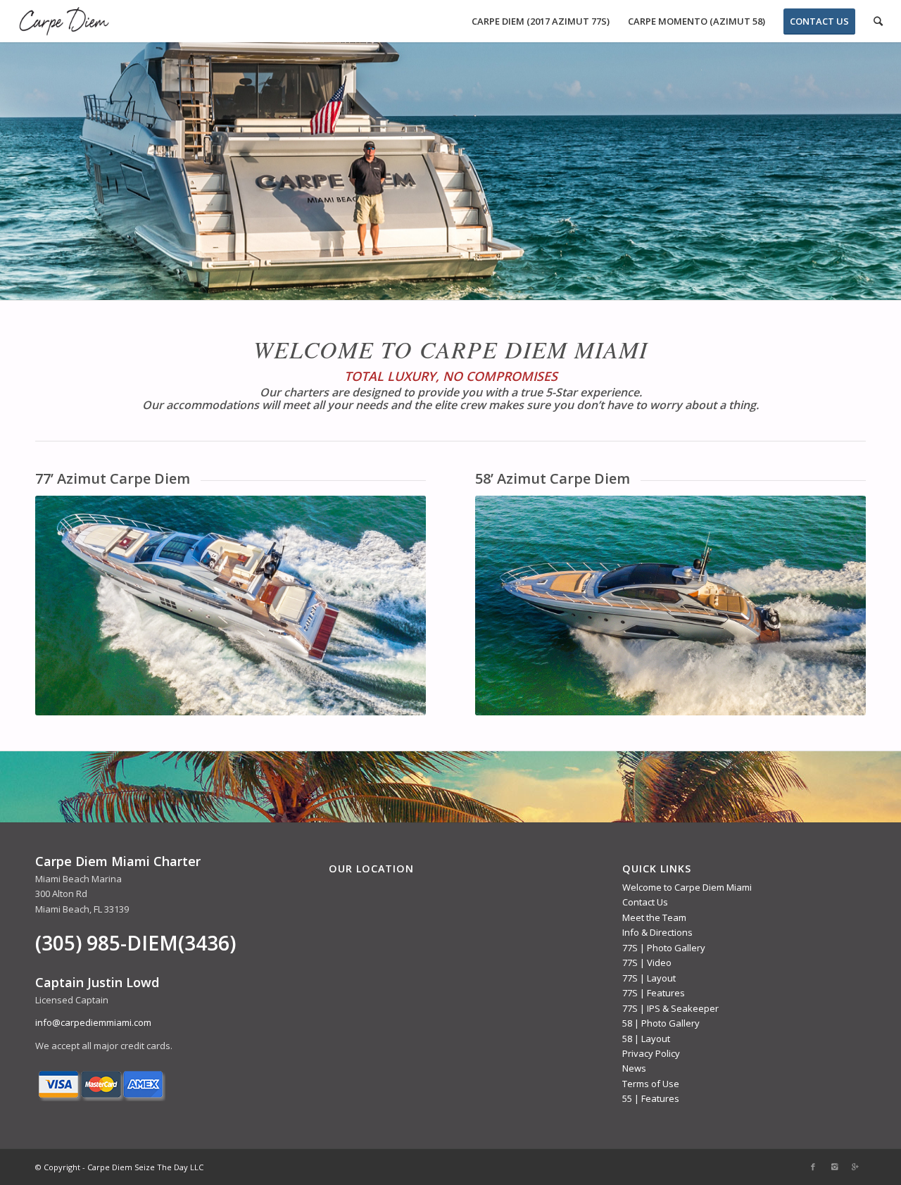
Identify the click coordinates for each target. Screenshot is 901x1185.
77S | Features (653, 992)
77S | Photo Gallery (663, 947)
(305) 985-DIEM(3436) (135, 942)
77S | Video (647, 962)
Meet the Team (654, 917)
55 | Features (650, 1098)
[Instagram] (834, 1166)
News (634, 1068)
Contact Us (645, 902)
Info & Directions (657, 932)
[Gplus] (855, 1166)
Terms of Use (650, 1083)
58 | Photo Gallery (661, 1023)
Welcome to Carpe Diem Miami (687, 887)
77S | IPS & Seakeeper (670, 1008)
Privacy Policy (651, 1053)
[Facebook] (813, 1166)
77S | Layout (649, 978)
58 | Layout (646, 1038)
